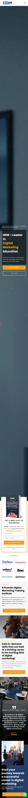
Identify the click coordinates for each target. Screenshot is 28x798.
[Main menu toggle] (25, 3)
